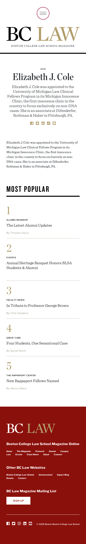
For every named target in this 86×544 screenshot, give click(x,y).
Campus (64, 451)
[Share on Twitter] (37, 123)
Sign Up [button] (18, 500)
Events (11, 257)
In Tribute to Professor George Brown (37, 305)
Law (8, 454)
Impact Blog (63, 474)
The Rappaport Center (21, 375)
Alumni (52, 451)
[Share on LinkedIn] (43, 123)
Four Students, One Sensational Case (37, 343)
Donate (10, 478)
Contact (22, 478)
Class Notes (33, 454)
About (46, 454)
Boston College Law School (20, 474)
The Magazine (24, 451)
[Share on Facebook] (31, 123)
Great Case (13, 337)
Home (9, 451)
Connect (58, 454)
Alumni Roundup (17, 219)
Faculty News (15, 299)
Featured (39, 451)
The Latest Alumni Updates (29, 225)
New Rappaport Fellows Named (32, 380)
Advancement (45, 474)
